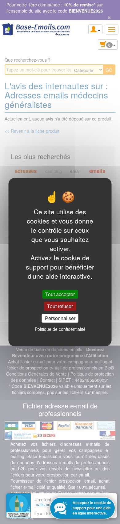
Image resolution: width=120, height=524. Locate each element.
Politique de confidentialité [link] (60, 329)
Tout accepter (60, 294)
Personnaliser (60, 318)
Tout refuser (60, 306)
